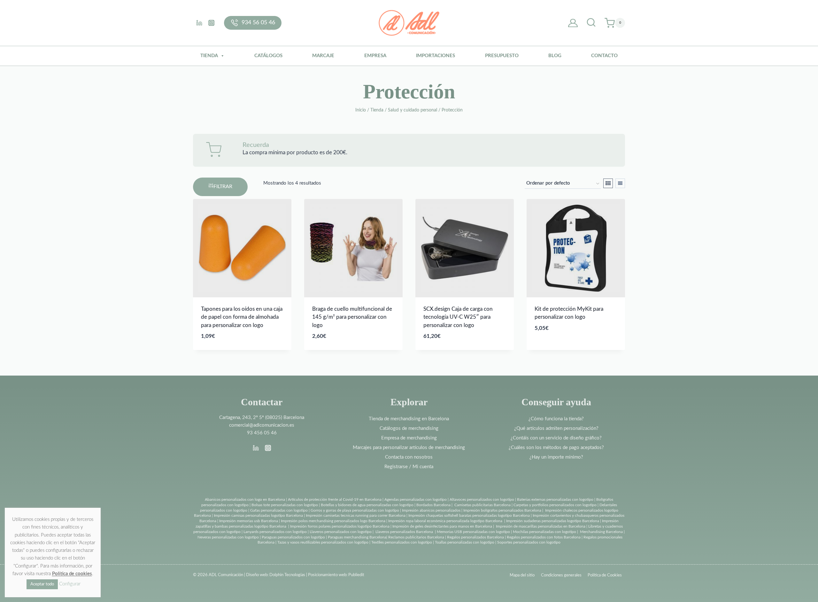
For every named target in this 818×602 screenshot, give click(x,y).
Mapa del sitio (522, 575)
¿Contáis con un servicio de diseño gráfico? (556, 438)
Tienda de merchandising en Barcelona (409, 418)
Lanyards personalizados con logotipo (275, 532)
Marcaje (323, 55)
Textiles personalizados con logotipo (401, 542)
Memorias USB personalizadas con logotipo (473, 532)
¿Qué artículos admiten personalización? (556, 428)
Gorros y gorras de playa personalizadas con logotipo (355, 510)
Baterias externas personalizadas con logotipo (555, 499)
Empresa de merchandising (409, 438)
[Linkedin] (199, 23)
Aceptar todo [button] (42, 584)
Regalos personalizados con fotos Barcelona (544, 537)
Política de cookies (72, 573)
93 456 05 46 (262, 433)
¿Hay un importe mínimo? (556, 457)
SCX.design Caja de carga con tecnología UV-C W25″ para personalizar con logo (458, 317)
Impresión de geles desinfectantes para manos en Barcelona (442, 526)
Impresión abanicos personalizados (431, 510)
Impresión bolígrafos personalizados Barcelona (502, 510)
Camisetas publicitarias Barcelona (482, 505)
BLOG (554, 55)
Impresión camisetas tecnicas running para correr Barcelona (355, 515)
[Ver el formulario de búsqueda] (591, 23)
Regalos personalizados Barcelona (475, 537)
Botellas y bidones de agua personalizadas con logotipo (367, 505)
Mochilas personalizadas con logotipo (544, 532)
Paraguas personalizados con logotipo (293, 537)
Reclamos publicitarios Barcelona (416, 537)
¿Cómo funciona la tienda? (556, 418)
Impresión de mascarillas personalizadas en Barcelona (540, 526)
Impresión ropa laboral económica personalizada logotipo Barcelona (445, 521)
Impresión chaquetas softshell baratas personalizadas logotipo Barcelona (469, 515)
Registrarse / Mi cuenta (408, 466)
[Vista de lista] (620, 183)
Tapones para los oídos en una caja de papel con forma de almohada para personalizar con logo (241, 317)
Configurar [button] (70, 584)
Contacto (604, 55)
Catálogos (268, 55)
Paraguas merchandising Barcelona (357, 537)
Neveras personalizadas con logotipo (228, 537)
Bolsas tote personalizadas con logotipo (284, 505)
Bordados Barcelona (433, 505)
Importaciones (435, 55)
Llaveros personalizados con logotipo (341, 532)
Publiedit (356, 575)
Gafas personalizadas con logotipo (278, 510)
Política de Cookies (605, 575)
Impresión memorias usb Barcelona (248, 521)
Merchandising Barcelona (601, 532)
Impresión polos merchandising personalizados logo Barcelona (333, 521)
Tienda (209, 55)
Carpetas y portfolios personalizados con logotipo (555, 505)
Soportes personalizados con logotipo (528, 542)
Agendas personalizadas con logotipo (415, 499)
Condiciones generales (561, 575)
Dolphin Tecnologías (287, 575)
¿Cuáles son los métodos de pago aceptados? (556, 447)
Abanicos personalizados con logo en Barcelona (245, 499)
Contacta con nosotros (409, 457)
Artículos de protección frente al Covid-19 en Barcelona (335, 499)
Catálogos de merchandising (409, 428)
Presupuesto (502, 55)
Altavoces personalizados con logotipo (482, 499)
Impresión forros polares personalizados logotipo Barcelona (340, 526)
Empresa (375, 55)
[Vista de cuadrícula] (608, 183)
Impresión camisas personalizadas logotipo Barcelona (258, 515)
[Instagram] (211, 23)
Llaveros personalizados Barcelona (404, 532)
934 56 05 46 (258, 23)
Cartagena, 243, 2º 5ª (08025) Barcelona (261, 417)
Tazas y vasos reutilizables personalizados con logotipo (322, 542)
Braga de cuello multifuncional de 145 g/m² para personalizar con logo (352, 317)
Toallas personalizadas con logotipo (464, 542)
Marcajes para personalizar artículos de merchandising (409, 447)
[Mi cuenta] (573, 23)
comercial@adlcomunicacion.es (261, 425)
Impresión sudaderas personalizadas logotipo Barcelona (552, 521)
